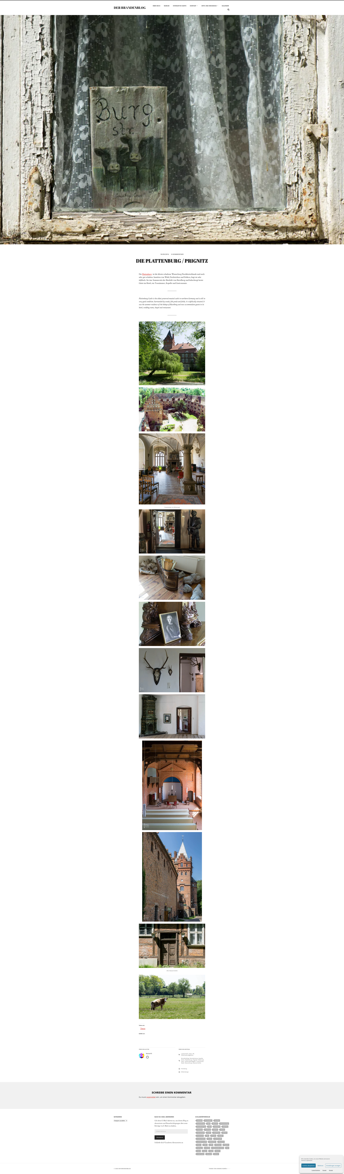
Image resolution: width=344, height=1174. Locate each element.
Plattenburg (147, 274)
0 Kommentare (177, 254)
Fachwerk (217, 1126)
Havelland (217, 1133)
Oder (205, 1145)
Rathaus (199, 1148)
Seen (182, 1061)
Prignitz (195, 1060)
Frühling (207, 1129)
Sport (204, 1151)
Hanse (222, 1129)
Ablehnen (320, 1165)
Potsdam (218, 1145)
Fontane (199, 1129)
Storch (218, 1151)
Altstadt (199, 1120)
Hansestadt (200, 1133)
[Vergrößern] (203, 324)
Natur (199, 1145)
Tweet (142, 1028)
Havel (208, 1133)
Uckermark (200, 1154)
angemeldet (151, 1097)
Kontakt (324, 1170)
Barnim (215, 1123)
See (227, 1148)
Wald (182, 1063)
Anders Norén (222, 1168)
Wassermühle (197, 1063)
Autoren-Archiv (147, 1057)
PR (193, 1054)
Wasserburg (188, 1063)
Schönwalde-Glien (217, 1148)
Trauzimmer (200, 1061)
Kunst (209, 1139)
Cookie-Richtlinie (316, 1170)
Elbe (209, 1126)
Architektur (208, 1120)
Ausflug (217, 1120)
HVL (207, 1136)
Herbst (225, 1133)
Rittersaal (201, 1060)
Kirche (213, 1136)
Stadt (211, 1151)
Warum (166, 6)
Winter (216, 1154)
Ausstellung (200, 1123)
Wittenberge (185, 1072)
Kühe (182, 1060)
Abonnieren (159, 1137)
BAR (208, 1123)
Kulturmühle (201, 1139)
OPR (211, 1145)
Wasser (209, 1154)
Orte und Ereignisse (209, 6)
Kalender (225, 6)
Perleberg (184, 1069)
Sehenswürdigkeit (190, 1061)
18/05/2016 (164, 254)
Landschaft (218, 1139)
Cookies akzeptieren (308, 1165)
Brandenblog (185, 1058)
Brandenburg (194, 1058)
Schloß (207, 1148)
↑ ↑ (229, 1168)
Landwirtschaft (201, 1142)
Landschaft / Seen (186, 1054)
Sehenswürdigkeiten (187, 1055)
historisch (200, 1136)
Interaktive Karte (179, 6)
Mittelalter (212, 1142)
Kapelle (200, 1058)
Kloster (221, 1136)
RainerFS (149, 1053)
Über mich (156, 6)
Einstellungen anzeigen (333, 1165)
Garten (215, 1129)
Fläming (225, 1126)
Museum (221, 1142)
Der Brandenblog (130, 7)
